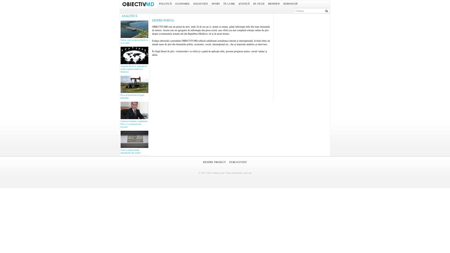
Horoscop (290, 3)
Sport (216, 3)
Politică (165, 3)
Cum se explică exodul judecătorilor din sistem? (131, 151)
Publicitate (238, 162)
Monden (274, 3)
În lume (229, 3)
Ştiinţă (244, 3)
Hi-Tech (259, 3)
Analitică (129, 16)
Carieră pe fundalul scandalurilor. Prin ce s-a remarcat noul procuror (134, 124)
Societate (200, 3)
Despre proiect (214, 162)
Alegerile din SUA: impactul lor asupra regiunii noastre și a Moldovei (134, 69)
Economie (182, 3)
